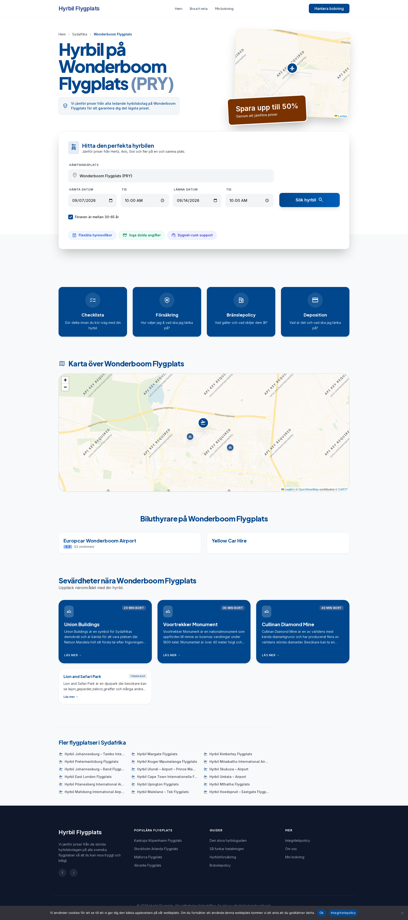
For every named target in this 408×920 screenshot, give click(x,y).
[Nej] (402, 913)
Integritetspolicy (297, 840)
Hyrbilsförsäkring (223, 857)
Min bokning (224, 8)
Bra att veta (199, 8)
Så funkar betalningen (227, 849)
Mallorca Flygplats (148, 857)
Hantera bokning (329, 8)
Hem (178, 8)
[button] (292, 69)
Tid (124, 189)
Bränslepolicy (220, 865)
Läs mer (73, 655)
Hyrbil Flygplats (79, 8)
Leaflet (342, 116)
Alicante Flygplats (147, 865)
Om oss (291, 849)
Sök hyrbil (310, 200)
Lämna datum (186, 189)
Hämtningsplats (83, 165)
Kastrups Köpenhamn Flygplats (158, 840)
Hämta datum (81, 189)
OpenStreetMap (308, 489)
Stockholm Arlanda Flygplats (156, 849)
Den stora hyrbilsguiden (228, 840)
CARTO (343, 489)
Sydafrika (79, 34)
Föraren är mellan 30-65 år (97, 217)
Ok (321, 913)
